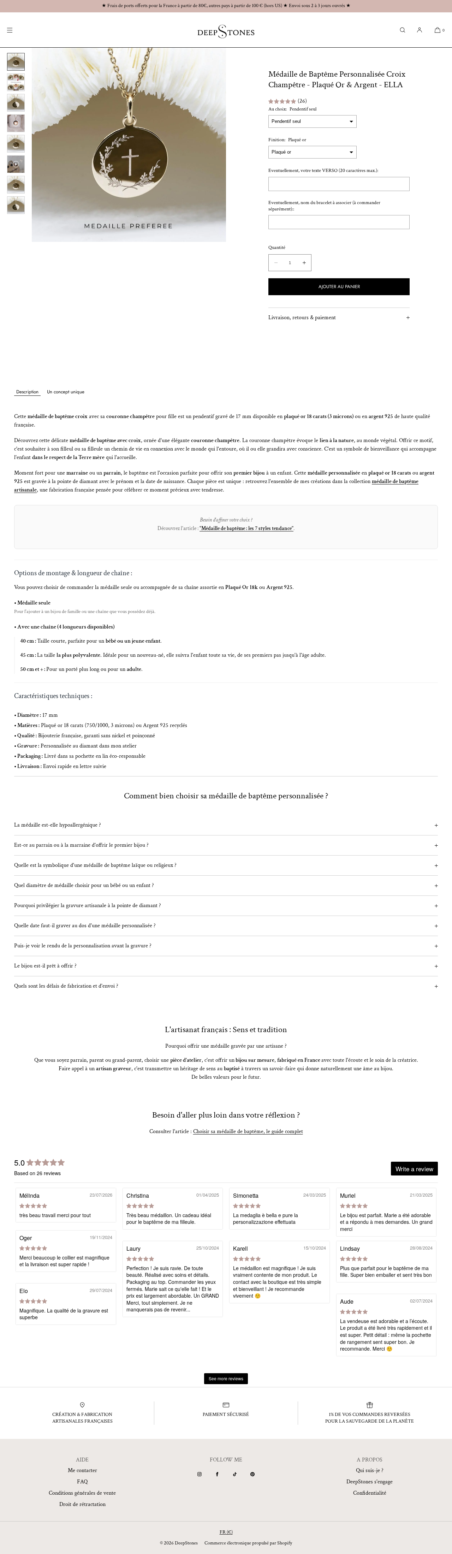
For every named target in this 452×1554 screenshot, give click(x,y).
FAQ (82, 1481)
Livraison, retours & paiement (302, 317)
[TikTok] (235, 1474)
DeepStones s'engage (369, 1481)
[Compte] (419, 29)
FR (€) (226, 1532)
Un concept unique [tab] (65, 391)
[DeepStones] (226, 30)
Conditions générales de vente (82, 1493)
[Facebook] (217, 1474)
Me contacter (82, 1470)
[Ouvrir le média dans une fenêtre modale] (129, 145)
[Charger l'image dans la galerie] (16, 62)
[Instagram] (199, 1474)
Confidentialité (369, 1493)
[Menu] (15, 29)
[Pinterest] (252, 1474)
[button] (402, 29)
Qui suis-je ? (369, 1470)
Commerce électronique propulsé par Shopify (248, 1543)
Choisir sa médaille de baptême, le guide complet (248, 1131)
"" (246, 528)
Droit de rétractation (82, 1504)
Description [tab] (27, 391)
